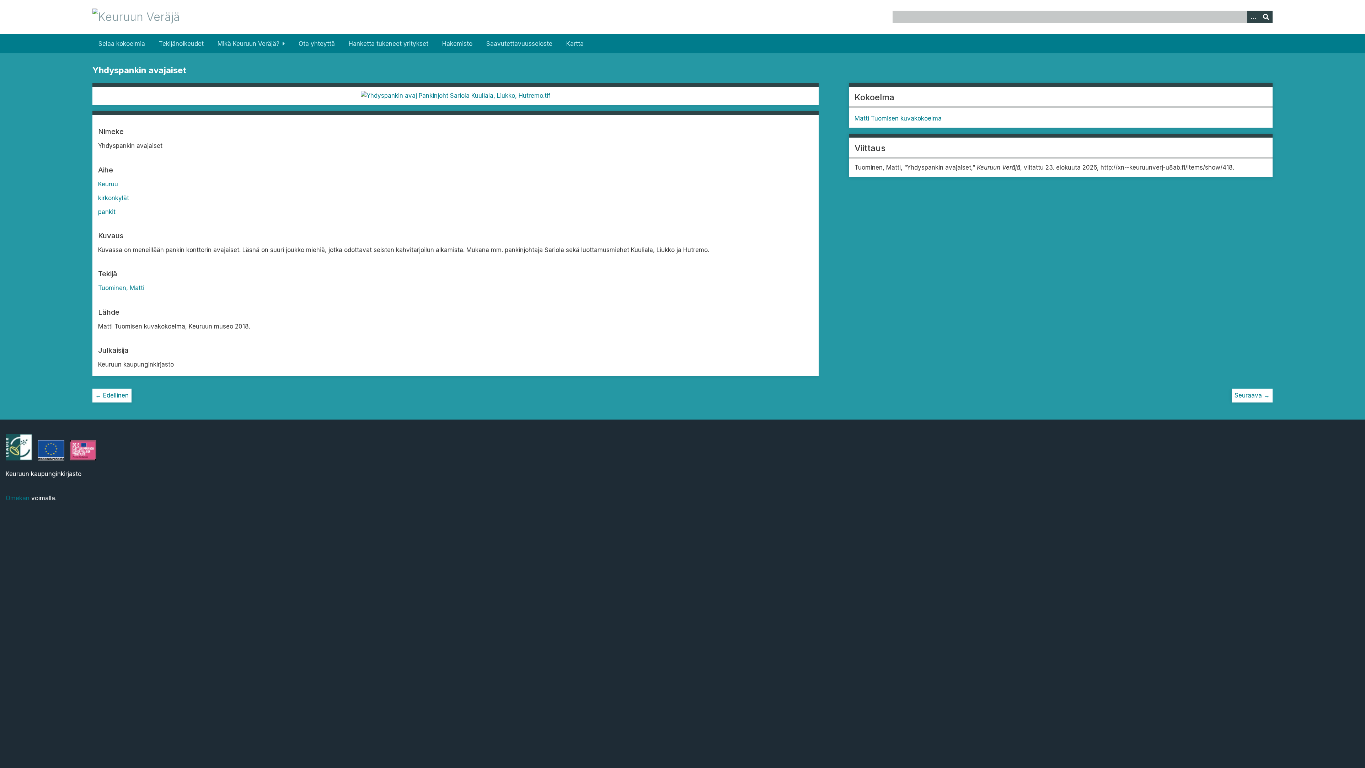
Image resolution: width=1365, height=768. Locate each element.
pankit (107, 211)
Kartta (575, 43)
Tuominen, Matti (121, 288)
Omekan (18, 498)
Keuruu (108, 184)
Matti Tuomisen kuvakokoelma (898, 118)
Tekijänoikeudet (181, 43)
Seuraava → (1252, 395)
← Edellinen (112, 395)
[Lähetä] (1266, 17)
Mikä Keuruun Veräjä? (248, 43)
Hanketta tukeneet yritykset (388, 43)
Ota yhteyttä (317, 43)
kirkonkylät (113, 198)
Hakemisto (457, 43)
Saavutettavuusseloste (519, 43)
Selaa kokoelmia (121, 43)
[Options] (1253, 17)
